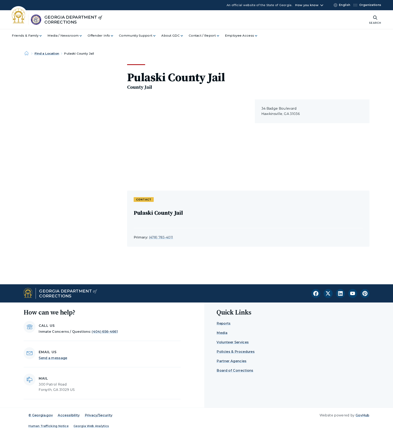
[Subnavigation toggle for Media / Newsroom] (83, 35)
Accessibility (69, 415)
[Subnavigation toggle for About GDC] (184, 35)
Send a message (53, 358)
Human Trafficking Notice (48, 426)
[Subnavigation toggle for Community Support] (156, 35)
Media (222, 333)
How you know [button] (306, 5)
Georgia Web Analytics (91, 426)
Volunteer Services (233, 342)
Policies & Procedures (236, 352)
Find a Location (47, 53)
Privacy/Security (99, 415)
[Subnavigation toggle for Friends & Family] (42, 35)
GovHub (362, 415)
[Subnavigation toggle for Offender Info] (114, 35)
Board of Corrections (235, 370)
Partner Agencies (231, 361)
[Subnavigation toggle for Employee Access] (258, 35)
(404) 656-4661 (104, 332)
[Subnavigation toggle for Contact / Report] (220, 35)
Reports (223, 323)
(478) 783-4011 (161, 237)
